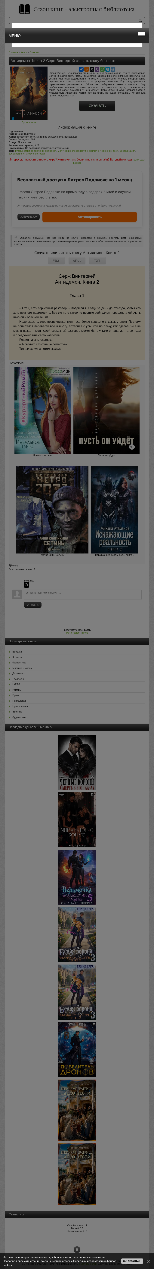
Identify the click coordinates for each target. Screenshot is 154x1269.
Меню (15, 36)
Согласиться (132, 1261)
